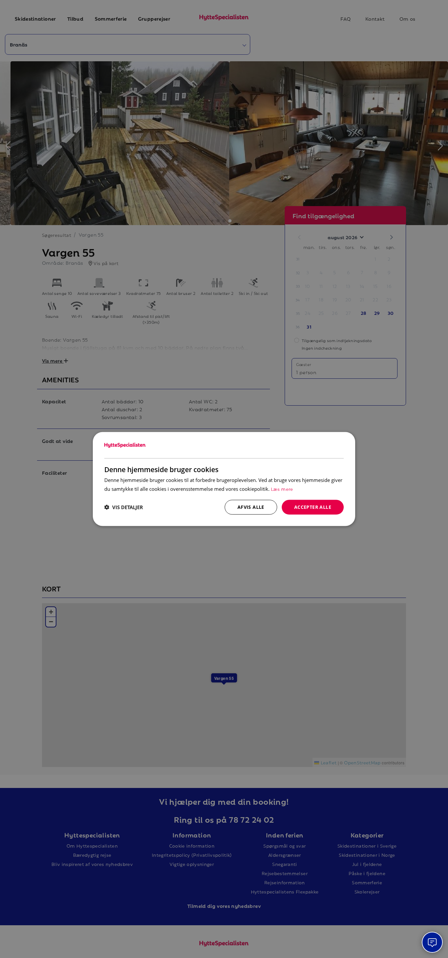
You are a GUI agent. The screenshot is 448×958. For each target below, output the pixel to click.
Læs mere (282, 488)
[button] (123, 507)
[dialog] (224, 479)
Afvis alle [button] (250, 507)
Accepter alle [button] (312, 507)
